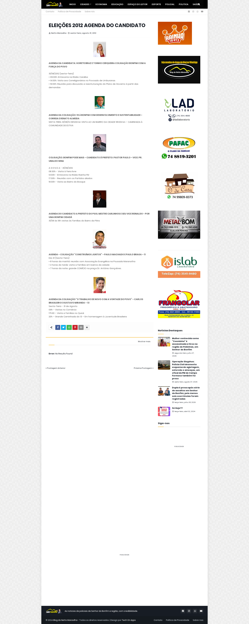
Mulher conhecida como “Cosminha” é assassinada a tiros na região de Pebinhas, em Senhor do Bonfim (185, 344)
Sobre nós (90, 11)
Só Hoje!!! (177, 408)
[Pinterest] (75, 327)
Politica (183, 4)
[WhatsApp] (69, 327)
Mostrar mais (144, 341)
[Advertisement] (179, 493)
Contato (50, 11)
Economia (101, 4)
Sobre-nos (198, 620)
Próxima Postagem (143, 368)
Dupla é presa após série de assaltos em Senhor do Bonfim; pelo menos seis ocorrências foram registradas (186, 393)
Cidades (84, 4)
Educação (117, 4)
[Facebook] (57, 327)
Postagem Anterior (56, 368)
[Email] (81, 327)
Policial (170, 4)
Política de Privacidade (69, 11)
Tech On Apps (129, 620)
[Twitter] (63, 327)
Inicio (72, 4)
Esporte (156, 4)
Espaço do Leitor (137, 4)
